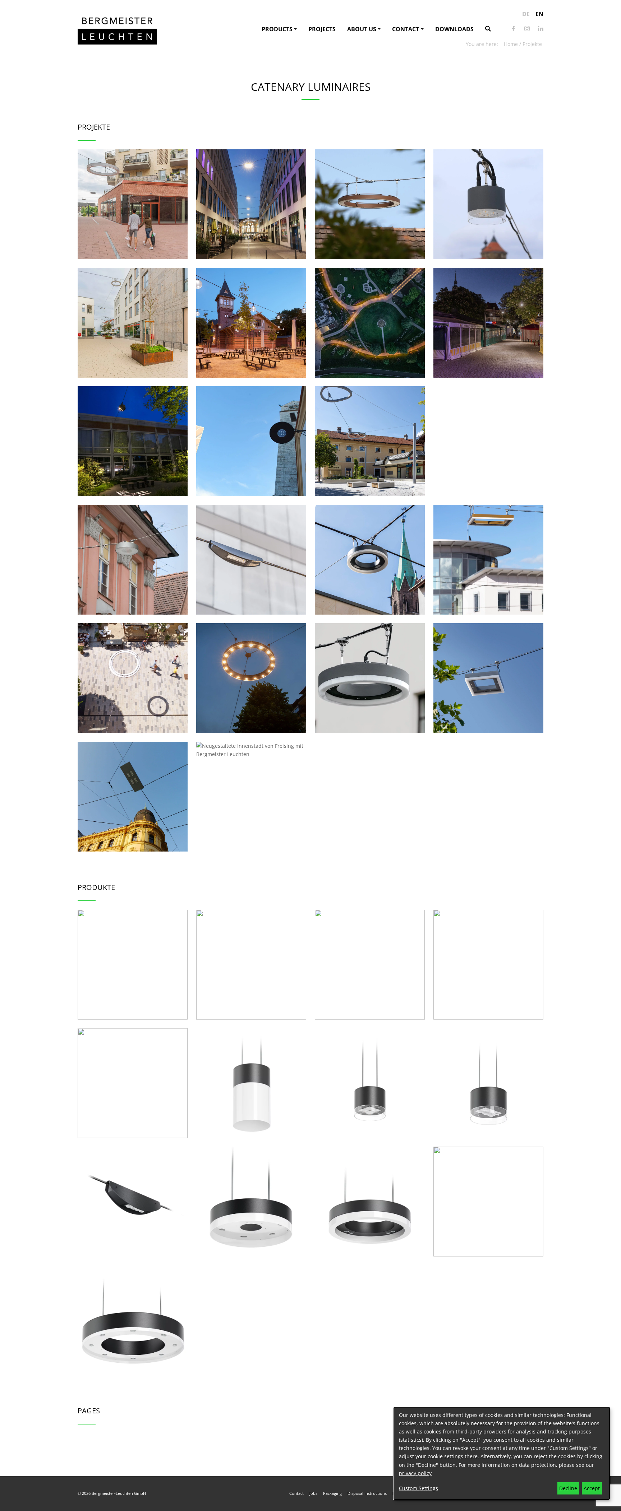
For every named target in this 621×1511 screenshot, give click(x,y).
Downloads (454, 29)
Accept (592, 1488)
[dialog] (502, 1453)
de (526, 14)
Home (511, 44)
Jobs (313, 1493)
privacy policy (415, 1473)
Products (277, 29)
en (539, 14)
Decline (568, 1488)
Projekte (532, 44)
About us (361, 29)
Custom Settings (418, 1488)
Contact (405, 29)
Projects (322, 29)
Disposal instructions (367, 1493)
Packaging (332, 1493)
